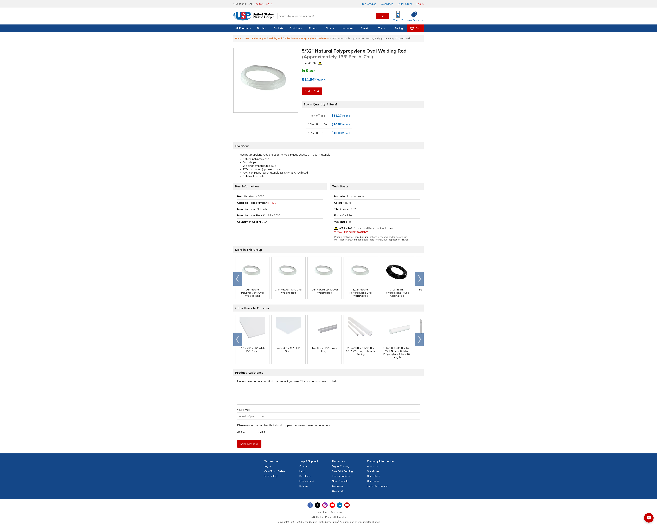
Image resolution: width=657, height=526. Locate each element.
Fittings (330, 28)
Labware (347, 28)
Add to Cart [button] (312, 91)
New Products (340, 481)
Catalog (368, 3)
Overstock (338, 490)
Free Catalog (342, 471)
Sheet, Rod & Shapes (255, 38)
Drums (313, 28)
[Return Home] (253, 16)
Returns (303, 485)
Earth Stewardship (377, 485)
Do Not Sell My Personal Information (328, 517)
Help (302, 471)
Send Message (249, 444)
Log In (420, 3)
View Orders (274, 471)
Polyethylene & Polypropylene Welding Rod (307, 38)
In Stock (308, 70)
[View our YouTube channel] (332, 505)
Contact (303, 466)
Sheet (364, 28)
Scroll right (419, 278)
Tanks (381, 28)
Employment (306, 481)
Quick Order (405, 3)
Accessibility (337, 512)
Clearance (387, 3)
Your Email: (243, 409)
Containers (295, 28)
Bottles (261, 28)
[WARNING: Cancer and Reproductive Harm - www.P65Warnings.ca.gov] (320, 63)
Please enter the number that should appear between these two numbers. (284, 425)
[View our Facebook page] (310, 505)
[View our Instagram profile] (324, 505)
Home (238, 38)
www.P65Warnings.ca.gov (351, 231)
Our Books (373, 481)
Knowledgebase (341, 476)
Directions (305, 476)
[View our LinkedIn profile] (339, 505)
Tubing (399, 28)
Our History (373, 476)
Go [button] (382, 16)
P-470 (272, 202)
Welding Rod (275, 38)
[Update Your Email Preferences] (347, 505)
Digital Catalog (340, 466)
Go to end (237, 278)
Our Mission (373, 471)
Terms (326, 512)
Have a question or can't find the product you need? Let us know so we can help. (287, 381)
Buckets (279, 28)
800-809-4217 (262, 3)
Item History (271, 476)
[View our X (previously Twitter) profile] (317, 505)
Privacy (317, 512)
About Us (372, 466)
